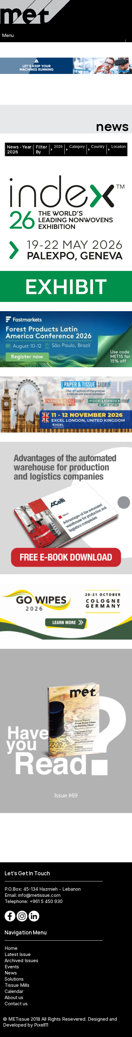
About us (14, 997)
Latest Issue (18, 954)
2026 (58, 146)
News (11, 973)
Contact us (16, 1003)
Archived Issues (21, 960)
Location (118, 146)
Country (97, 146)
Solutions (14, 979)
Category (77, 146)
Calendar (14, 991)
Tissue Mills (17, 985)
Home (11, 948)
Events (12, 967)
